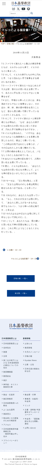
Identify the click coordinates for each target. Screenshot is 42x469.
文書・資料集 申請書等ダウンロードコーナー (32, 412)
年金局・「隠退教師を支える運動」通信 (32, 421)
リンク (27, 405)
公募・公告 (29, 364)
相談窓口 (7, 414)
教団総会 (7, 376)
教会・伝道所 (9, 395)
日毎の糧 (17, 278)
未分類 (17, 293)
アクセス (7, 425)
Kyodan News (31, 360)
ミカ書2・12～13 (14, 250)
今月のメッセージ (32, 352)
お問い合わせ (30, 428)
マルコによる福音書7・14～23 (24, 259)
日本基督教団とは (9, 338)
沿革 (5, 356)
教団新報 (28, 348)
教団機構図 (8, 372)
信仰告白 (7, 348)
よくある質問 (9, 410)
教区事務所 (8, 399)
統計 (5, 380)
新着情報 (26, 338)
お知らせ (28, 343)
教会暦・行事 (30, 395)
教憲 (5, 352)
